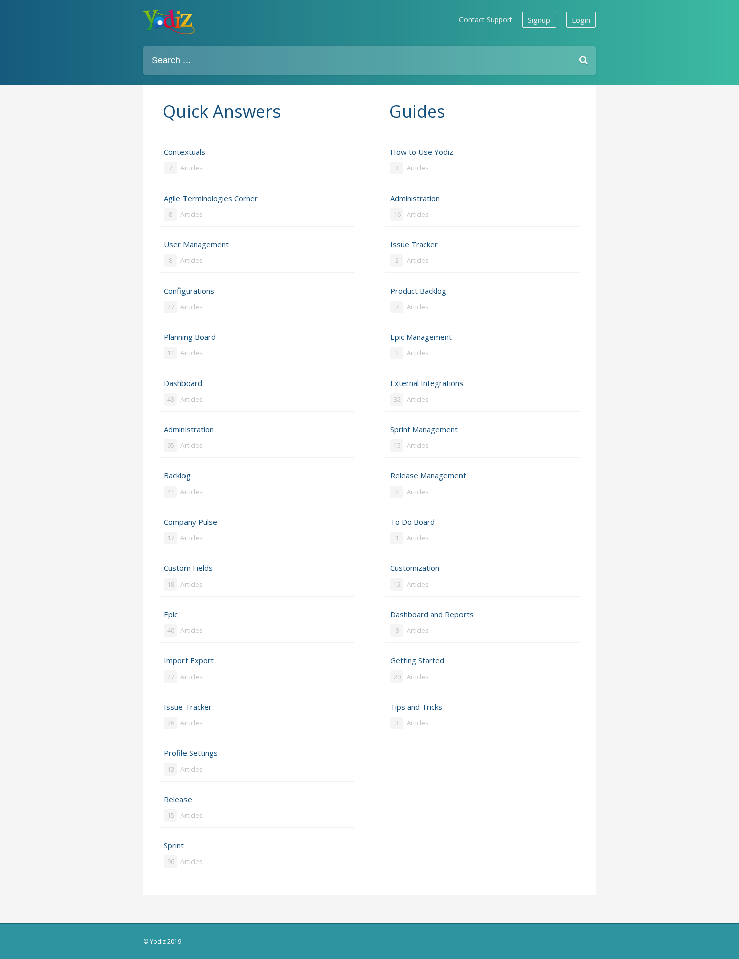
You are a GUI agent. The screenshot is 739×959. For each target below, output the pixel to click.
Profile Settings (191, 761)
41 (170, 491)
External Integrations (427, 391)
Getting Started (417, 668)
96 (170, 861)
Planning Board (190, 344)
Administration (189, 437)
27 (170, 306)
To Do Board (412, 529)
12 (397, 584)
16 (397, 214)
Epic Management (421, 344)
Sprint (183, 853)
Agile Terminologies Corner (211, 206)
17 (170, 537)
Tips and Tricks (416, 714)
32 (397, 399)
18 (170, 584)
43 (170, 399)
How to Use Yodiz (421, 159)
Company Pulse (190, 529)
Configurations (189, 298)
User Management (196, 252)
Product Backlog (418, 298)
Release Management (428, 483)
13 (170, 769)
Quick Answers (222, 111)
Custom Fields (188, 576)
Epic (183, 622)
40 (170, 630)
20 (397, 676)
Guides (417, 111)
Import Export (189, 668)
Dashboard (183, 391)
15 (170, 815)
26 (170, 722)
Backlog (183, 483)
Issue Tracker (188, 714)
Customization (414, 576)
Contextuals (184, 159)
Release (183, 807)
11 (170, 352)
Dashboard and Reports (432, 622)
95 (170, 445)
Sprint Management (424, 437)
